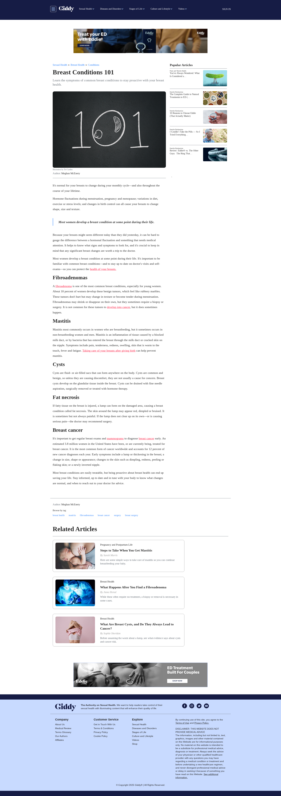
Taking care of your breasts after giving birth (108, 350)
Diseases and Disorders (144, 728)
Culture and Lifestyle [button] (160, 9)
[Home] (66, 9)
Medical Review (63, 728)
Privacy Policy (101, 732)
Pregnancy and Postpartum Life (116, 544)
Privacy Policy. (201, 723)
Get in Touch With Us (104, 724)
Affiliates (59, 740)
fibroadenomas (87, 515)
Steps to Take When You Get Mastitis (126, 550)
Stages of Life (139, 732)
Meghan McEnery (70, 173)
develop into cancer (118, 307)
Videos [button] (181, 9)
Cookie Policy (100, 736)
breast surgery (131, 515)
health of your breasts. (103, 269)
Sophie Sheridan (112, 633)
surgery (117, 515)
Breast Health (78, 64)
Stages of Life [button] (135, 9)
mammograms (115, 438)
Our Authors (61, 736)
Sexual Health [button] (85, 9)
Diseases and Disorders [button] (110, 9)
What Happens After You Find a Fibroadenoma (133, 587)
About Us (60, 724)
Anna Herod (110, 592)
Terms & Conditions (104, 728)
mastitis (72, 515)
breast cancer (146, 438)
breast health (59, 515)
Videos (135, 740)
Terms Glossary (63, 732)
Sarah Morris (110, 555)
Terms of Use (182, 723)
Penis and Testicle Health (178, 71)
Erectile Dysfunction (176, 92)
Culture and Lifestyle (142, 736)
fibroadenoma (63, 286)
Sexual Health (60, 64)
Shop (134, 744)
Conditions (93, 64)
